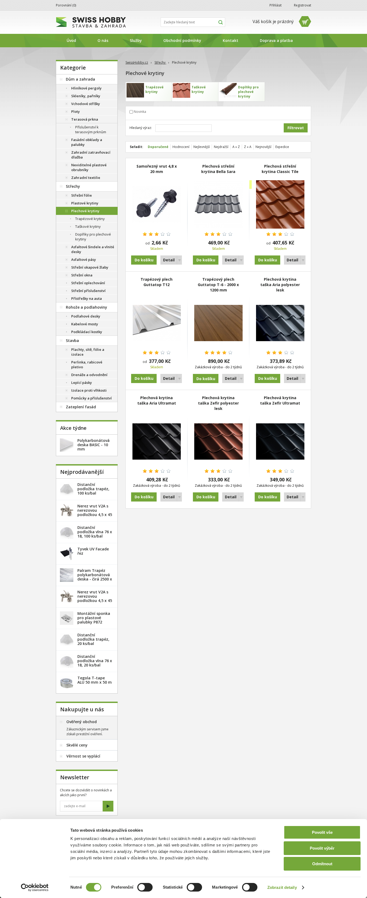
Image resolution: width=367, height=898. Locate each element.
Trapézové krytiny (90, 218)
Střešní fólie (81, 195)
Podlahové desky (85, 316)
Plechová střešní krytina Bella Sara (218, 169)
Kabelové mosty (84, 324)
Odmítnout (322, 863)
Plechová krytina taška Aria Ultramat (156, 400)
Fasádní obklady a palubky (86, 142)
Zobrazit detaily (282, 887)
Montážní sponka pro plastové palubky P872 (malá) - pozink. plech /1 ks (93, 622)
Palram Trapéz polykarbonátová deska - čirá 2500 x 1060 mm (94, 577)
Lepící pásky (81, 382)
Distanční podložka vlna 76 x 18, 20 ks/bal (94, 661)
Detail (169, 259)
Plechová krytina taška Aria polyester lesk (280, 285)
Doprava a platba (276, 40)
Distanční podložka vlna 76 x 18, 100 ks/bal (94, 532)
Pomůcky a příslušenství (91, 398)
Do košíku (144, 259)
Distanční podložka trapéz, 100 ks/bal (93, 489)
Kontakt (230, 40)
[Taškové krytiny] (195, 91)
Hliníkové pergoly (86, 88)
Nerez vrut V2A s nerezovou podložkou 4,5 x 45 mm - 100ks (94, 598)
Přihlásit (275, 5)
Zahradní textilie (85, 177)
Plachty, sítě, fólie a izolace (87, 352)
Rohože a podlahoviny (86, 307)
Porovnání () (66, 5)
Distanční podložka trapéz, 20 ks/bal (93, 639)
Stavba (72, 340)
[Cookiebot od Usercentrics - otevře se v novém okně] (34, 887)
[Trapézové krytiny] (149, 91)
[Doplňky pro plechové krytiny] (241, 91)
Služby (136, 40)
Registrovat (302, 5)
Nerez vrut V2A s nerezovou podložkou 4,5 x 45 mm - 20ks (94, 512)
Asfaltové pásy (83, 259)
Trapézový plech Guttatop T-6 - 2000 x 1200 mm (218, 285)
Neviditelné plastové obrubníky (89, 167)
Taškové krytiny (88, 226)
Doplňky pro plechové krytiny (93, 236)
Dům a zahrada (80, 79)
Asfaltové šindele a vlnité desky (92, 249)
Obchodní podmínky (182, 40)
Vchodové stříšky (85, 103)
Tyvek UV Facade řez (93, 551)
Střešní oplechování (88, 282)
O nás (103, 40)
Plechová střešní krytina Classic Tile (280, 169)
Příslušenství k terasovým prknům (90, 129)
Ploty (75, 111)
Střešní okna (81, 275)
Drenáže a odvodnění (89, 374)
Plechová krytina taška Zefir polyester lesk (218, 403)
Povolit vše (322, 832)
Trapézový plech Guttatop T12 (156, 282)
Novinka (140, 111)
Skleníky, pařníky (85, 95)
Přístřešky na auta (86, 298)
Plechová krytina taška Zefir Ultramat (280, 400)
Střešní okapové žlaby (89, 267)
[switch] (145, 887)
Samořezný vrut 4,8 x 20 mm (156, 169)
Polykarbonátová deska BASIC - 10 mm (93, 445)
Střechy (160, 62)
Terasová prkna (84, 119)
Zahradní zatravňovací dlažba (90, 155)
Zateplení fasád (81, 406)
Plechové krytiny (85, 210)
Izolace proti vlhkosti (89, 390)
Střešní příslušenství (88, 290)
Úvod (71, 40)
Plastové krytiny (84, 203)
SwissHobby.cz (136, 62)
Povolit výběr (322, 848)
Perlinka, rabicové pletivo (86, 364)
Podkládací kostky (86, 331)
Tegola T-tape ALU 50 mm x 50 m (94, 680)
